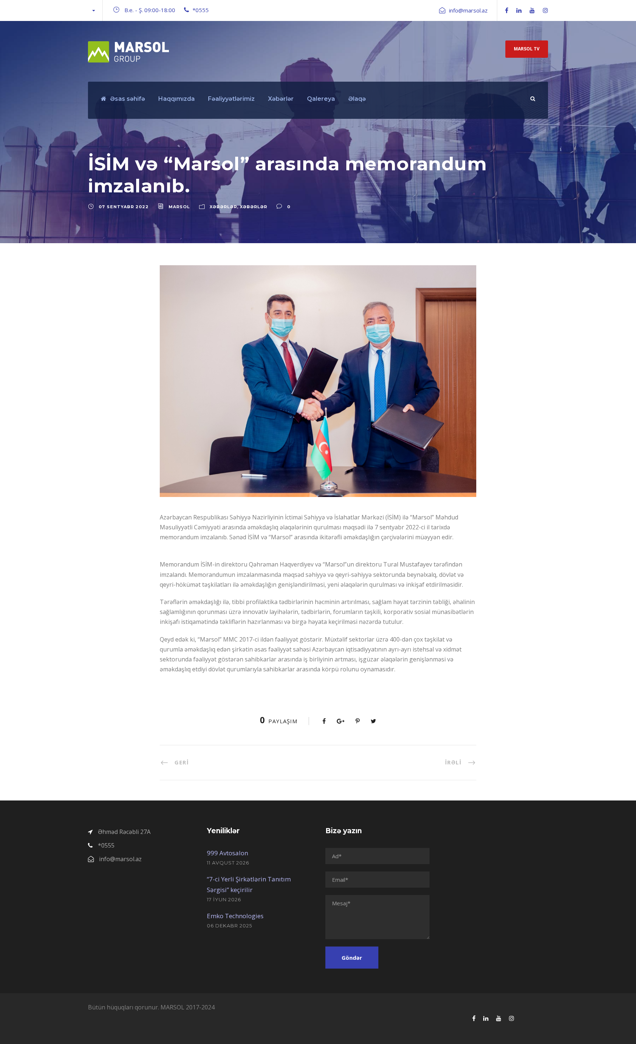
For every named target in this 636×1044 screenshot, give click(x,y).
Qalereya (321, 98)
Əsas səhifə (127, 98)
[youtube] (532, 10)
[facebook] (506, 10)
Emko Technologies (235, 916)
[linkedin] (519, 10)
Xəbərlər (281, 98)
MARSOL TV (527, 49)
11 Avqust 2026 (228, 863)
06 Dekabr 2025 (229, 925)
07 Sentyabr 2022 (124, 206)
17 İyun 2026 (224, 899)
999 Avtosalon (227, 853)
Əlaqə (357, 98)
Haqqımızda (176, 98)
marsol (179, 206)
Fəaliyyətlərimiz (231, 98)
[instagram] (545, 10)
